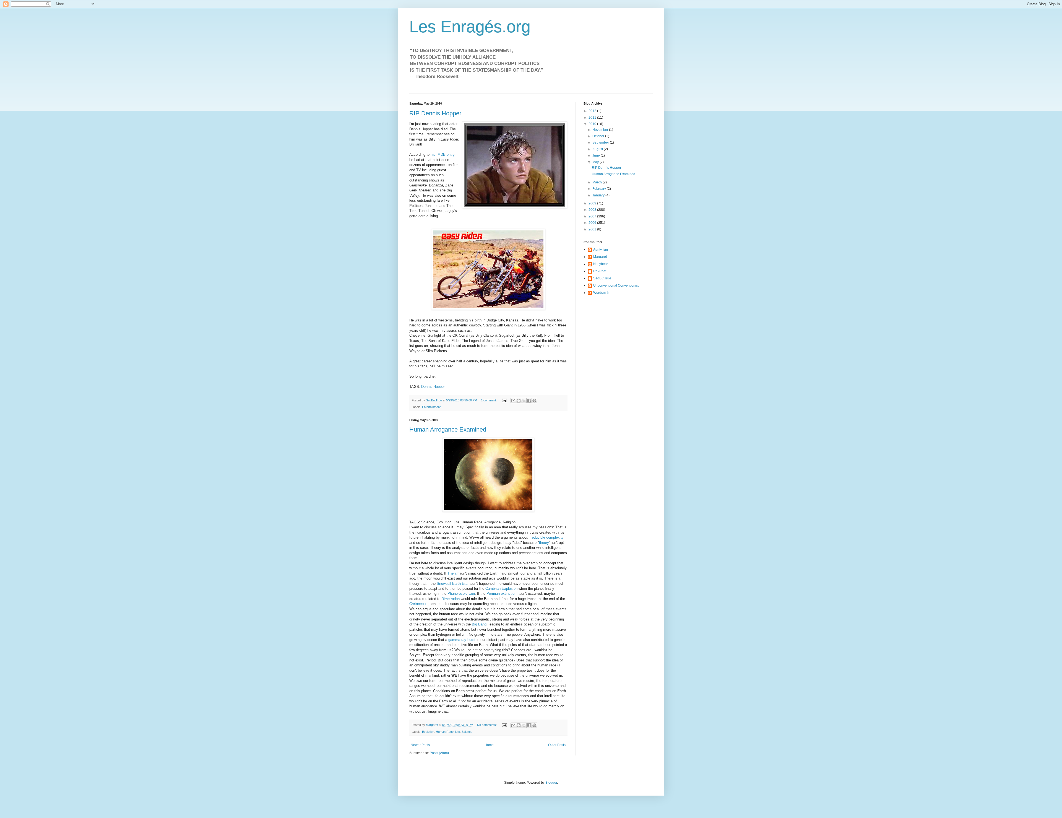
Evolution (428, 731)
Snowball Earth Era (452, 583)
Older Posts (557, 745)
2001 (593, 229)
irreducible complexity (546, 537)
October (598, 136)
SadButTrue (602, 278)
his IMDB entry (443, 154)
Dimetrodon (450, 599)
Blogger (551, 783)
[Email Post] (504, 400)
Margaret (600, 257)
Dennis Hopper (433, 387)
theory (544, 543)
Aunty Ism (600, 249)
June (596, 155)
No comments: (487, 724)
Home (489, 745)
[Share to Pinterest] (534, 400)
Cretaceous (418, 604)
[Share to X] (524, 400)
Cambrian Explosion (501, 588)
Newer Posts (420, 745)
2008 (593, 210)
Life (457, 731)
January (598, 195)
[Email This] (513, 400)
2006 (593, 223)
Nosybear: (601, 264)
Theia (451, 573)
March (597, 182)
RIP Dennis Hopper (435, 113)
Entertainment (431, 407)
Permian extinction (501, 593)
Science (467, 731)
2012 (593, 111)
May (596, 162)
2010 (593, 124)
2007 (593, 216)
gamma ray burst (461, 640)
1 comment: (489, 400)
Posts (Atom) (439, 753)
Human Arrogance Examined (447, 429)
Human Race (445, 731)
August (598, 149)
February (599, 189)
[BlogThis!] (518, 400)
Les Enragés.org (469, 26)
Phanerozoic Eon (461, 593)
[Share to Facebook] (529, 400)
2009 (593, 203)
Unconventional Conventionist (616, 285)
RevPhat (599, 271)
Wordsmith (601, 293)
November (600, 130)
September (601, 142)
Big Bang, (480, 624)
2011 (593, 118)
